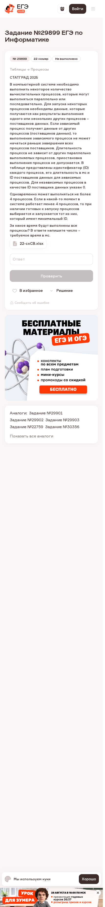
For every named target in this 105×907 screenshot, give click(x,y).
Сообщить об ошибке (32, 303)
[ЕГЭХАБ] (16, 9)
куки (46, 879)
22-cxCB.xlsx (31, 243)
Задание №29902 (26, 419)
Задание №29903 (62, 419)
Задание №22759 (26, 426)
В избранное (31, 290)
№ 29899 (20, 59)
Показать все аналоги (31, 436)
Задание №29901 (46, 412)
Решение (64, 290)
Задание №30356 (62, 426)
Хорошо (89, 879)
